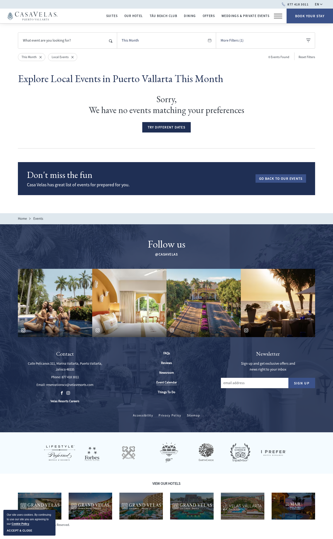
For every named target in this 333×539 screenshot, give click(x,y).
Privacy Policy (170, 415)
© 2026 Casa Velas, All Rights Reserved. (44, 525)
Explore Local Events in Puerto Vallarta (120, 78)
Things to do (166, 392)
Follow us (166, 244)
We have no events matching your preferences (166, 109)
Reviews (166, 363)
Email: (41, 385)
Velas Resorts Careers (65, 401)
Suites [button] (112, 16)
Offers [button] (209, 16)
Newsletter (268, 354)
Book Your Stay (310, 16)
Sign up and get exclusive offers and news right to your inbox (268, 366)
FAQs (166, 353)
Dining (190, 16)
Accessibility (143, 415)
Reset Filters (307, 57)
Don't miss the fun (59, 175)
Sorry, (167, 99)
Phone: (56, 377)
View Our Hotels (166, 483)
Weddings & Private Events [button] (245, 16)
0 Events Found (278, 57)
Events (38, 218)
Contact (65, 354)
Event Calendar (166, 382)
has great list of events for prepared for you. (78, 185)
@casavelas (166, 254)
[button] (166, 127)
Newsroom (166, 373)
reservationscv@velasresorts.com (69, 385)
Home (22, 218)
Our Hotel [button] (133, 16)
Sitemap (193, 415)
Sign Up (304, 384)
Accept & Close (19, 530)
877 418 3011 (70, 377)
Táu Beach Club (163, 16)
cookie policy (20, 523)
